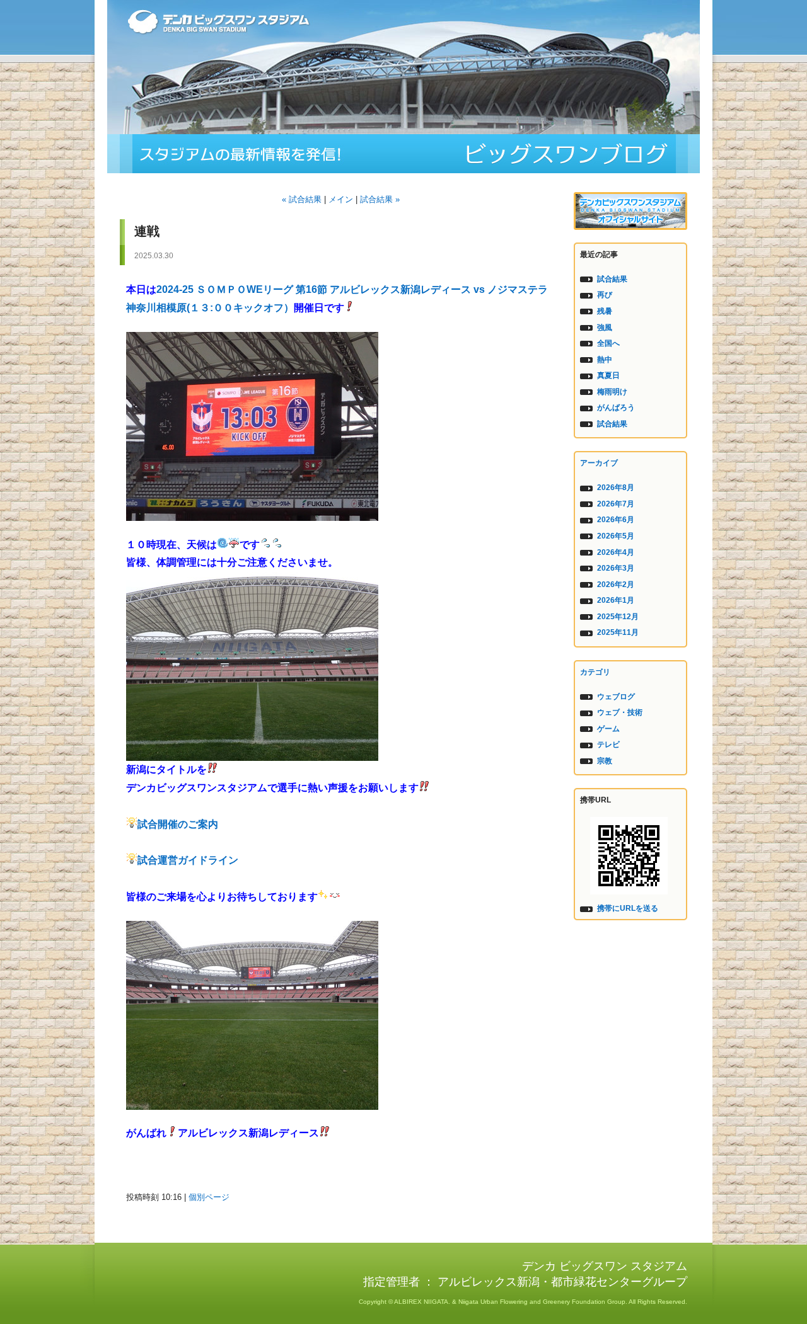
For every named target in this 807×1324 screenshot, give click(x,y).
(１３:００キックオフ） (240, 307)
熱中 (604, 359)
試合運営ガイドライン (187, 860)
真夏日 (608, 375)
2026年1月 (615, 600)
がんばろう (616, 407)
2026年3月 (615, 568)
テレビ (608, 744)
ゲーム (608, 728)
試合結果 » (380, 199)
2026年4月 (615, 552)
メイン (340, 199)
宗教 (604, 760)
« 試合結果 (302, 199)
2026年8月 (615, 487)
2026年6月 (615, 519)
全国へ (608, 343)
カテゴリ (595, 672)
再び (604, 294)
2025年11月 (618, 632)
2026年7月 (615, 503)
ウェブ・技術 (619, 712)
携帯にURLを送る (627, 908)
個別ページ (209, 1197)
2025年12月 (618, 616)
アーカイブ (599, 463)
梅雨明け (612, 391)
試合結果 (612, 279)
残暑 (604, 311)
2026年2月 (615, 584)
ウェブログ (616, 696)
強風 (604, 327)
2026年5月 (615, 536)
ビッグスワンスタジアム (403, 153)
